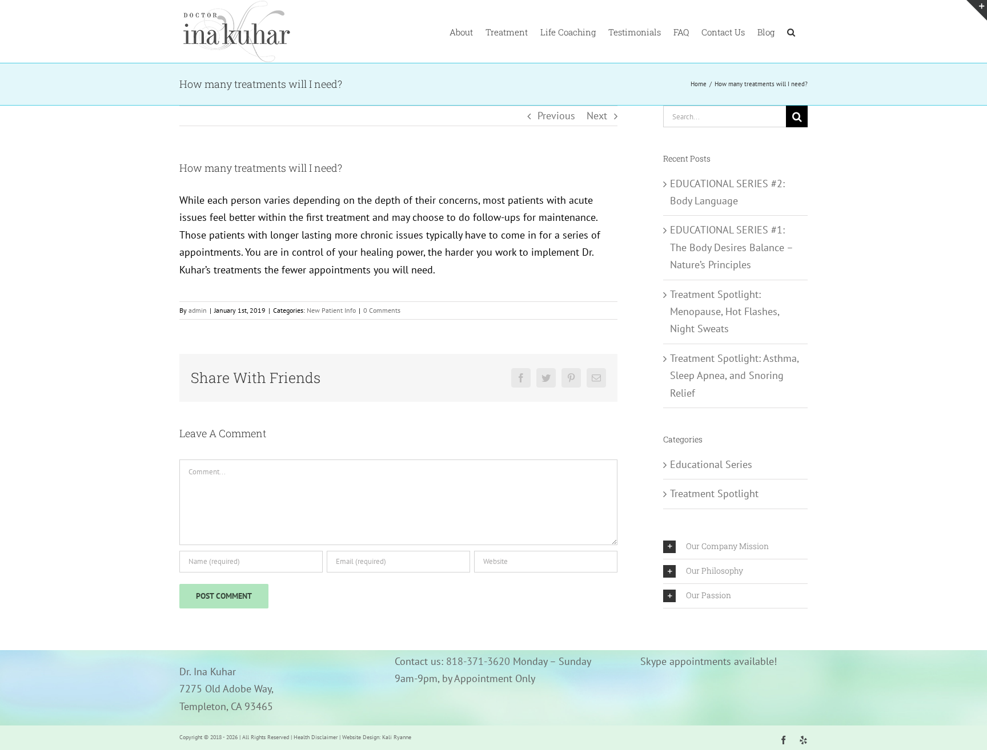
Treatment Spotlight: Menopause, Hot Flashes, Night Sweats (724, 312)
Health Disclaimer (316, 737)
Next (597, 115)
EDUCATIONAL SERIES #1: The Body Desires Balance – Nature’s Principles (731, 247)
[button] (791, 31)
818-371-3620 (478, 661)
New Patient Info (331, 310)
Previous (556, 115)
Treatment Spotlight (714, 493)
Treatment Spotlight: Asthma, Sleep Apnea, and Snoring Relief (734, 376)
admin (197, 310)
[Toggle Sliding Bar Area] (976, 10)
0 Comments (381, 310)
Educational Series (711, 464)
